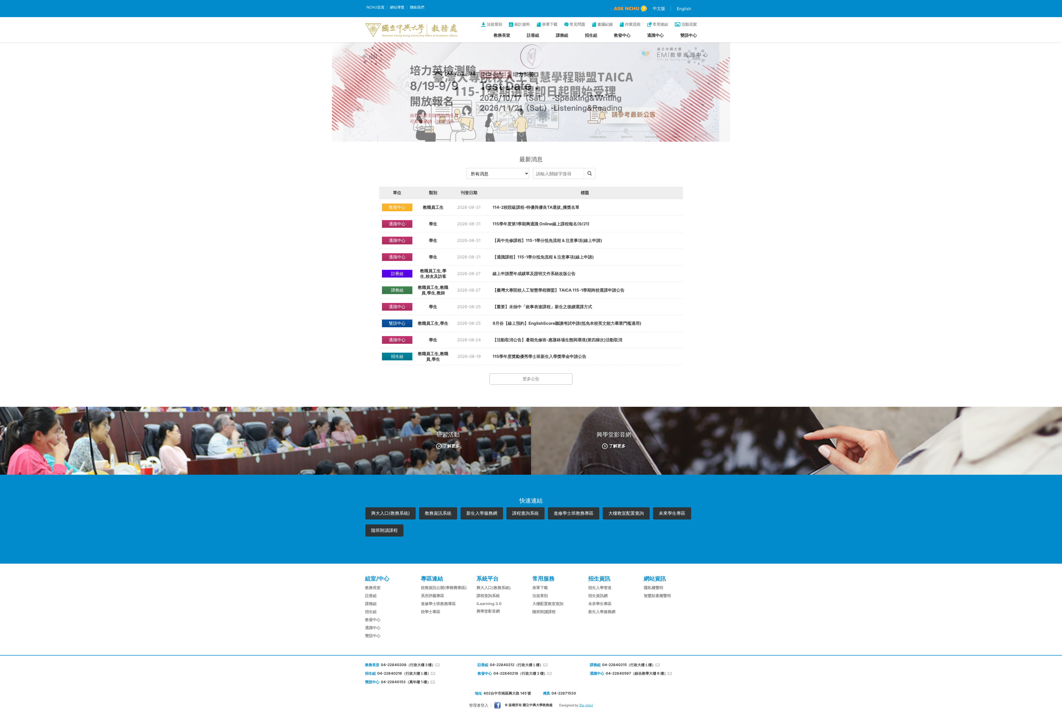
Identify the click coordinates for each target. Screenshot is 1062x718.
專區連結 (432, 578)
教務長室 (502, 35)
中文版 (659, 8)
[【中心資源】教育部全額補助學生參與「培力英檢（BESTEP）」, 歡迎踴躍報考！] (531, 92)
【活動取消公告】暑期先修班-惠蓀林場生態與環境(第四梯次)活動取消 (557, 339)
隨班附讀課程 (384, 530)
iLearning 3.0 (489, 603)
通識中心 (655, 35)
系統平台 (488, 578)
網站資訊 (655, 578)
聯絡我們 (417, 7)
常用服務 (543, 578)
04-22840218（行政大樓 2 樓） (520, 673)
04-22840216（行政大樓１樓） (404, 673)
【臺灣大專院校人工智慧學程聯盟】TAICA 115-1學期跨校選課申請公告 (558, 290)
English (684, 8)
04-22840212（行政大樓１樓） (516, 664)
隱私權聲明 (653, 587)
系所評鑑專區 (432, 595)
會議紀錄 (605, 24)
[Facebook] (497, 705)
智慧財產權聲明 (657, 595)
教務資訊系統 (438, 513)
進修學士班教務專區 (574, 513)
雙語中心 (688, 35)
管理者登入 (478, 705)
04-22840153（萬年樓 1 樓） (406, 682)
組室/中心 (377, 578)
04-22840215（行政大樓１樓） (628, 664)
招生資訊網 (598, 595)
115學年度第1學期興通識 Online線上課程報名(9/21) (541, 223)
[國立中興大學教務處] (411, 30)
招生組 (591, 35)
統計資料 (522, 24)
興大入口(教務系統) (390, 513)
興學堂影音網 (488, 611)
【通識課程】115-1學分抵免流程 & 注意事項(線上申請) (543, 257)
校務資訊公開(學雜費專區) (444, 587)
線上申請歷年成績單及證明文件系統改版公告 (534, 273)
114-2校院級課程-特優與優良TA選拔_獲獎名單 (536, 207)
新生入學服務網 (481, 513)
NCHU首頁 (375, 7)
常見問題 (577, 24)
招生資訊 (599, 578)
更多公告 (531, 378)
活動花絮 (689, 24)
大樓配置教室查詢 (547, 603)
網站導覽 (397, 7)
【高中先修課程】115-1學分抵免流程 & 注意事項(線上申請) (547, 240)
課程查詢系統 (525, 513)
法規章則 (494, 24)
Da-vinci (586, 705)
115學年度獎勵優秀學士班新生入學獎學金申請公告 (539, 356)
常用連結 (660, 24)
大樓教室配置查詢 (626, 513)
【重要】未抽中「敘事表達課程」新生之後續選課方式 (542, 306)
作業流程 (633, 24)
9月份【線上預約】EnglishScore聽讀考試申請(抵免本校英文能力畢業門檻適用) (567, 323)
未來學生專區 (672, 513)
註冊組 (533, 35)
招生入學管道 (599, 587)
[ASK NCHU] (630, 9)
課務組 (562, 35)
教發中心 (622, 35)
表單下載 (550, 24)
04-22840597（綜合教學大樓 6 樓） (637, 673)
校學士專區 (430, 611)
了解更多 (451, 445)
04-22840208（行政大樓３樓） (408, 664)
